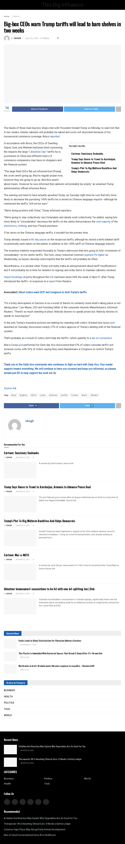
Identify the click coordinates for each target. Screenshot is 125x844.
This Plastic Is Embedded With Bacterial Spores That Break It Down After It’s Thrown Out (60, 653)
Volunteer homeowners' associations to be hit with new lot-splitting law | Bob (49, 589)
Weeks (94, 395)
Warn (84, 395)
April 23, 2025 (32, 38)
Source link (10, 388)
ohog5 (17, 38)
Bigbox (23, 395)
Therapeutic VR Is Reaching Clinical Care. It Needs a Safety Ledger (50, 759)
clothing (22, 225)
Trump (74, 395)
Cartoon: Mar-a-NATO (16, 555)
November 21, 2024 (28, 645)
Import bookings (13, 277)
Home (6, 16)
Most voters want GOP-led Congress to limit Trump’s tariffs (53, 292)
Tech (7, 709)
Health (8, 696)
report (52, 281)
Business (9, 690)
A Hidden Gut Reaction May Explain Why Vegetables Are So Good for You (52, 746)
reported (55, 136)
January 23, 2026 (22, 560)
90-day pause (39, 239)
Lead (42, 395)
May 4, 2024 (24, 657)
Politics (16, 16)
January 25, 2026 (22, 457)
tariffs (64, 395)
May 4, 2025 (24, 670)
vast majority (103, 221)
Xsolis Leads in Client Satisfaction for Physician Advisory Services (50, 640)
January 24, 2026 (22, 492)
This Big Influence (62, 5)
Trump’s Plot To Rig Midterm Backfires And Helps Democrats (94, 169)
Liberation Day (37, 151)
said (97, 195)
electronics (10, 225)
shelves (53, 395)
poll (112, 322)
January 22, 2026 (22, 594)
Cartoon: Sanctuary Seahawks (87, 153)
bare (13, 395)
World (8, 715)
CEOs (33, 395)
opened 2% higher (94, 254)
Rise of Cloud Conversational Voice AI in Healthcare (30, 835)
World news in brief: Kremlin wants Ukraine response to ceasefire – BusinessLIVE (56, 666)
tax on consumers (102, 338)
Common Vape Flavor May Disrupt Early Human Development (34, 829)
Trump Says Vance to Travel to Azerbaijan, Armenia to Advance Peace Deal (93, 160)
